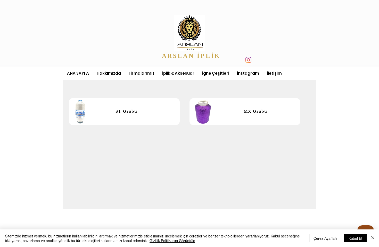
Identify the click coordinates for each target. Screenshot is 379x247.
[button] (141, 73)
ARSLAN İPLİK (193, 55)
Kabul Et (355, 238)
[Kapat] (373, 238)
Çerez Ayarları (325, 238)
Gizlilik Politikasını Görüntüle (172, 240)
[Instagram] (248, 60)
